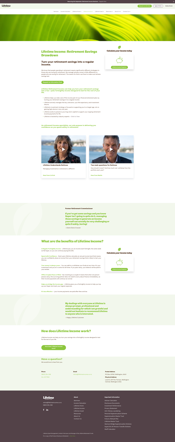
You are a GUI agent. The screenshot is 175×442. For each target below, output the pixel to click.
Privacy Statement (111, 408)
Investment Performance (113, 406)
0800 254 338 (46, 374)
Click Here (72, 436)
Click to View (75, 116)
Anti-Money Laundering (112, 411)
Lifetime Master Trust (112, 421)
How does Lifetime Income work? (53, 347)
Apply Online (158, 6)
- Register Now (87, 1)
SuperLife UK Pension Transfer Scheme (118, 426)
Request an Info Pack (144, 6)
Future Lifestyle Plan (111, 419)
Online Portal (168, 6)
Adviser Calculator (111, 400)
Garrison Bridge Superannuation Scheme (118, 424)
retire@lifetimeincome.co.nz (82, 374)
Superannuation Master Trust (114, 416)
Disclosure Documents (112, 403)
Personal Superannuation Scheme (116, 413)
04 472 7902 (45, 377)
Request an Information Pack (52, 82)
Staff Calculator (110, 429)
